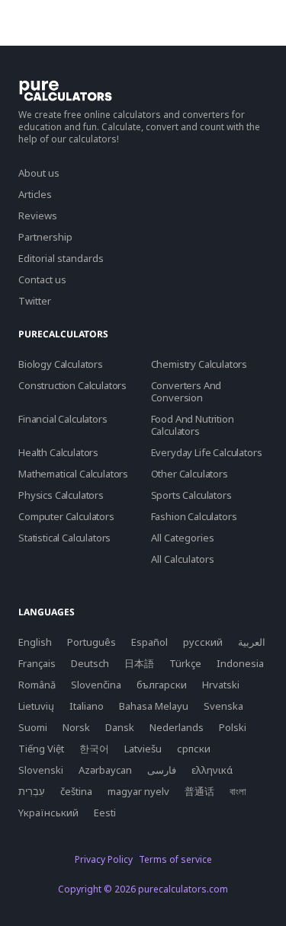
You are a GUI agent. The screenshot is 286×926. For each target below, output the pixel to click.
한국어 (94, 748)
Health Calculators (58, 452)
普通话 (199, 791)
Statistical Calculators (64, 538)
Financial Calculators (63, 419)
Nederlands (176, 727)
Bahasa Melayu (153, 706)
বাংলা (238, 791)
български (162, 685)
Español (149, 642)
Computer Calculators (66, 516)
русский (203, 642)
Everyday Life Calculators (206, 452)
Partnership (45, 237)
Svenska (223, 706)
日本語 (139, 663)
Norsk (76, 727)
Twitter (34, 301)
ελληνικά (212, 770)
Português (91, 642)
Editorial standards (61, 258)
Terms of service (175, 859)
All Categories (182, 538)
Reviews (37, 215)
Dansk (119, 727)
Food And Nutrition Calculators (192, 425)
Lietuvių (36, 706)
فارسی (161, 770)
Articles (35, 194)
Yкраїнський (48, 812)
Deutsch (90, 663)
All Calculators (182, 559)
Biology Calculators (60, 364)
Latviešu (143, 748)
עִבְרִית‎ (31, 791)
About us (38, 173)
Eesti (105, 812)
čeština (76, 791)
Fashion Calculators (194, 516)
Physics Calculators (61, 495)
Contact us (42, 279)
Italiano (86, 706)
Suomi (32, 727)
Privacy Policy (104, 859)
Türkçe (185, 663)
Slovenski (40, 770)
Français (37, 663)
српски (193, 748)
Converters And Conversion (186, 391)
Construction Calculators (72, 385)
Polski (232, 727)
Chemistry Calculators (199, 364)
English (35, 642)
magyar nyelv (138, 791)
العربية (251, 642)
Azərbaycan (105, 770)
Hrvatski (220, 685)
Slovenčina (96, 685)
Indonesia (240, 663)
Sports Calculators (191, 495)
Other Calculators (189, 474)
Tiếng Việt (41, 748)
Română (37, 685)
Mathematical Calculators (73, 474)
